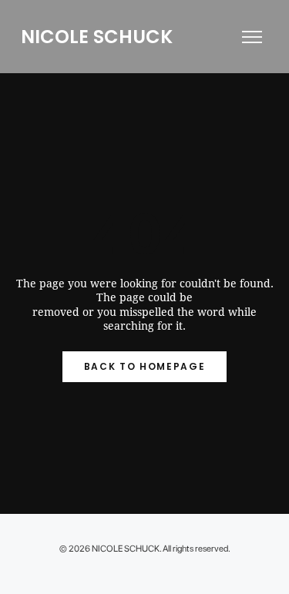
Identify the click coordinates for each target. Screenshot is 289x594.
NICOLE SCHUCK (97, 37)
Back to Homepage (145, 366)
